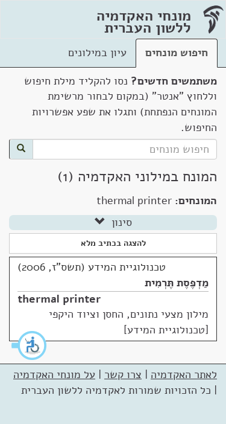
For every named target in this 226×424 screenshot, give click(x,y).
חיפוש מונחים (176, 52)
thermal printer (59, 299)
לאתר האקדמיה (184, 374)
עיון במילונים (97, 52)
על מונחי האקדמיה (54, 374)
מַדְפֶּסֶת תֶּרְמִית (177, 282)
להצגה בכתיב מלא (113, 243)
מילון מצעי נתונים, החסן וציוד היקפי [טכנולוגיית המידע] (129, 322)
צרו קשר (123, 374)
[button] (29, 345)
